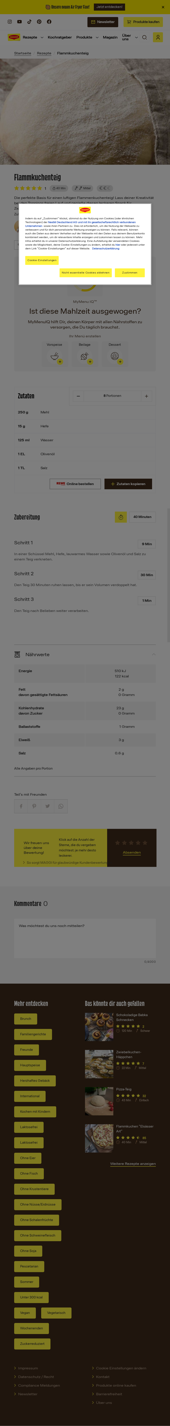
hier (118, 244)
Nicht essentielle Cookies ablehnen (85, 272)
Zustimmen (129, 272)
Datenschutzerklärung (105, 248)
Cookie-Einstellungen (41, 260)
